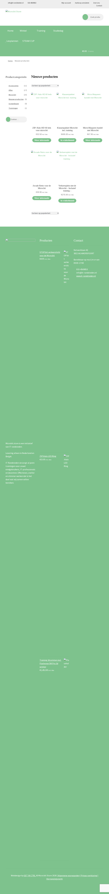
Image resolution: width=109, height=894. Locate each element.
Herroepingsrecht (54, 879)
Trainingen (13, 108)
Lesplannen (12, 41)
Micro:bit (12, 95)
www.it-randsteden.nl (86, 276)
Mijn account (66, 3)
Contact (99, 6)
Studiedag (58, 30)
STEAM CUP (28, 41)
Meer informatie (41, 140)
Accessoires (13, 85)
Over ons (96, 3)
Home (10, 30)
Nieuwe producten (16, 99)
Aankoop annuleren (82, 3)
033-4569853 (31, 3)
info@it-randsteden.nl (16, 3)
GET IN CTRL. (30, 875)
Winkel (23, 30)
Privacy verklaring (89, 875)
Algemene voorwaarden (68, 875)
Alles (11, 90)
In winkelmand (67, 140)
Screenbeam (14, 103)
